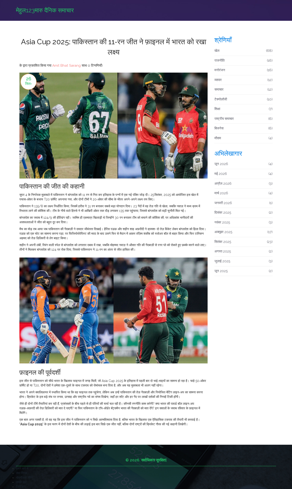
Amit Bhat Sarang (66, 65)
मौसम (243, 138)
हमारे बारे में (22, 468)
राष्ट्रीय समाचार (243, 119)
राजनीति (243, 60)
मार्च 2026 (243, 193)
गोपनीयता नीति (24, 477)
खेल (243, 51)
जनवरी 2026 (243, 203)
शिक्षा (243, 109)
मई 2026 (243, 174)
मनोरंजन (243, 70)
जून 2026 (243, 164)
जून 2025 (243, 271)
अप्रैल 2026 (243, 183)
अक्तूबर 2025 (243, 232)
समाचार (243, 89)
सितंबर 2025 (243, 242)
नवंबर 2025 (243, 222)
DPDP (20, 487)
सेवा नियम (21, 473)
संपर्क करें (21, 482)
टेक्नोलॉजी (243, 99)
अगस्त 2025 (243, 251)
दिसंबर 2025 (243, 212)
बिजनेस (243, 128)
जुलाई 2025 (243, 261)
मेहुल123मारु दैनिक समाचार (45, 10)
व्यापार (243, 80)
